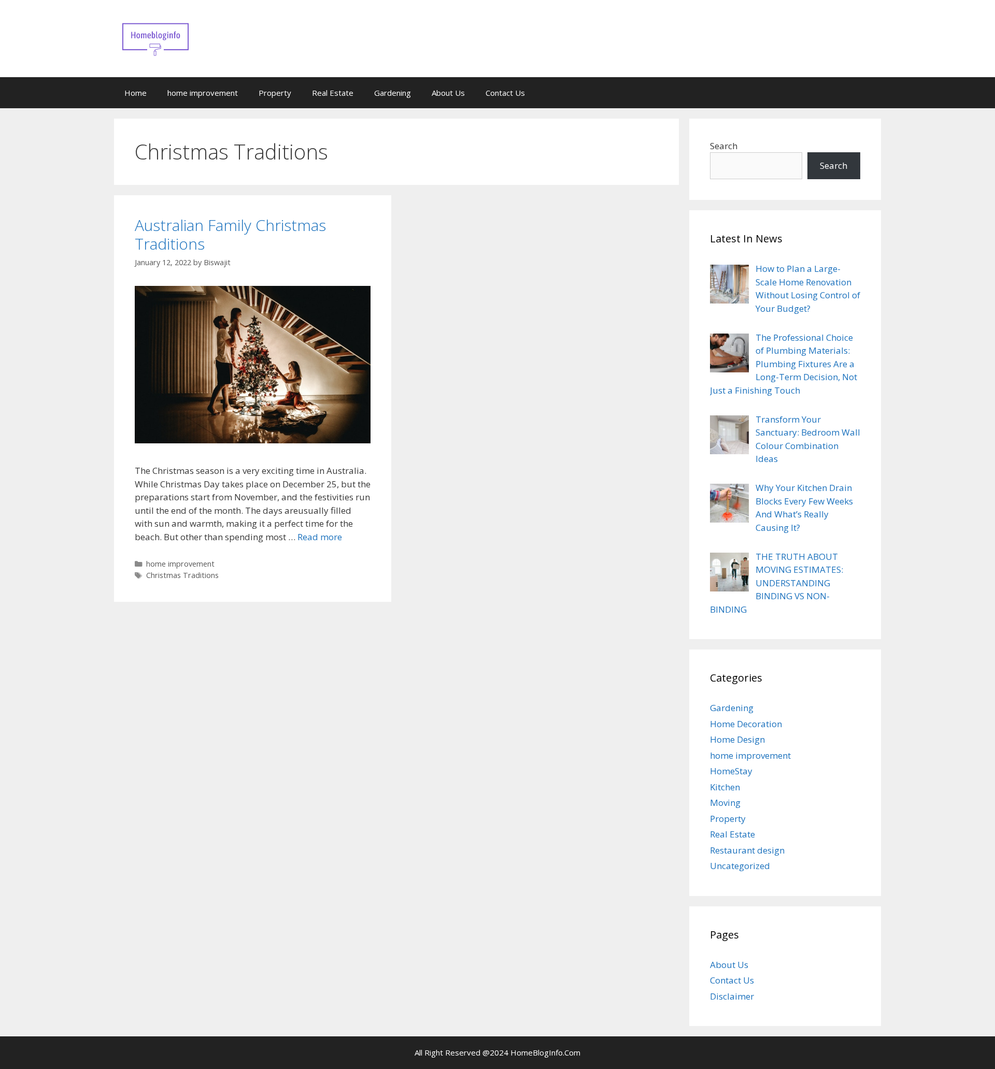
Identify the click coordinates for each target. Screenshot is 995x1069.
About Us (448, 93)
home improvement (202, 93)
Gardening (392, 93)
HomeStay (731, 771)
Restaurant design (747, 850)
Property (275, 93)
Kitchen (725, 787)
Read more (319, 537)
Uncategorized (740, 866)
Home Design (737, 739)
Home (135, 93)
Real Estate (332, 93)
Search (723, 146)
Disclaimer (732, 996)
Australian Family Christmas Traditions (230, 234)
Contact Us (505, 93)
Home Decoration (746, 724)
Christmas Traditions (182, 575)
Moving (725, 802)
